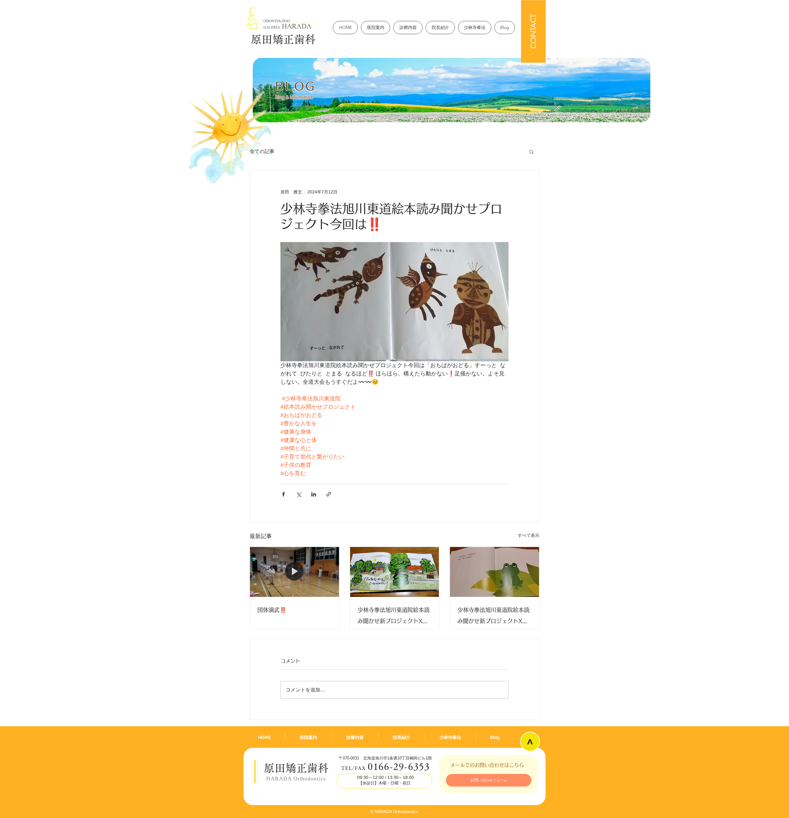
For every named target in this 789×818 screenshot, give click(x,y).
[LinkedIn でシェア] (314, 494)
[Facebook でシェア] (283, 494)
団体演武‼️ (271, 610)
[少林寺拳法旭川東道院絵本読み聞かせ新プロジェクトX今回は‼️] (394, 572)
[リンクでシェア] (329, 494)
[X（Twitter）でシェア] (298, 494)
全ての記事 (262, 151)
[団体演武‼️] (294, 572)
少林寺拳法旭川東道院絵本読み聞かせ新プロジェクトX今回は (493, 616)
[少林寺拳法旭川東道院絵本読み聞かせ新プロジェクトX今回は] (494, 572)
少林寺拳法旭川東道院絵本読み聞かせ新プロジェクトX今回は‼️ (394, 616)
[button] (531, 151)
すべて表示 (528, 535)
